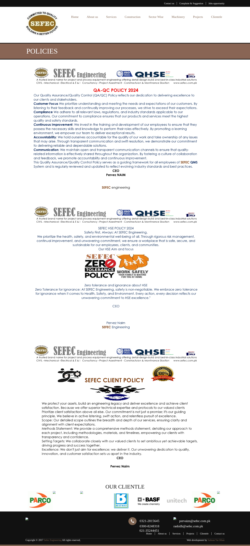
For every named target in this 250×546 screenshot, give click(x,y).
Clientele (216, 17)
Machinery (178, 17)
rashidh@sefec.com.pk (188, 526)
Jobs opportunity (216, 3)
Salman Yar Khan (216, 540)
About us (92, 17)
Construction (132, 17)
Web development (195, 540)
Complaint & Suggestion (191, 3)
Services (111, 17)
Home (75, 17)
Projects (198, 17)
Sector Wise (156, 17)
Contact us (169, 3)
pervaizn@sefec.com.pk (194, 521)
